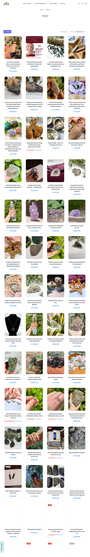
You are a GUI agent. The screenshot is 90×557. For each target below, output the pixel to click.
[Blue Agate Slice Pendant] (34, 514)
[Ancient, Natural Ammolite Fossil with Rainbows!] (55, 247)
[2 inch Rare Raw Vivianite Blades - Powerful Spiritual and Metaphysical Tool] (55, 47)
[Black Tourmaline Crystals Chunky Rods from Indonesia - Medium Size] (55, 476)
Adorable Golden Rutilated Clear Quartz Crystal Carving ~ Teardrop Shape (55, 187)
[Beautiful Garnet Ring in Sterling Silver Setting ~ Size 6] (34, 399)
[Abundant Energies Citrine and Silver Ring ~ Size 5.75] (77, 128)
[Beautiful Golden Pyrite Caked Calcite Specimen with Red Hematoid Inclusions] (77, 399)
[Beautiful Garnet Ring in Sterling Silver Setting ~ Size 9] (55, 399)
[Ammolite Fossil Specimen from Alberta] (34, 247)
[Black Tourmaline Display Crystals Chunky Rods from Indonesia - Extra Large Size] (77, 476)
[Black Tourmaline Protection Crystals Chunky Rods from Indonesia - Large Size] (13, 514)
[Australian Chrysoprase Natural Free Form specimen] (13, 362)
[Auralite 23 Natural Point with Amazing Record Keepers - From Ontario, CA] (77, 324)
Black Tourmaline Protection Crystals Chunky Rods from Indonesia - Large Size (13, 531)
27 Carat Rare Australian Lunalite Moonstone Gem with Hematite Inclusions (55, 104)
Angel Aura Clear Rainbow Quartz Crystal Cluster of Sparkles (34, 302)
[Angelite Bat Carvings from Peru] (55, 286)
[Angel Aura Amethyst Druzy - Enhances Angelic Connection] (13, 286)
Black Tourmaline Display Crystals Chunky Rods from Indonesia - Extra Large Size (77, 493)
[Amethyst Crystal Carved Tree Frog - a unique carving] (34, 211)
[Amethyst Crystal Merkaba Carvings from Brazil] (55, 211)
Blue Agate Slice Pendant (34, 529)
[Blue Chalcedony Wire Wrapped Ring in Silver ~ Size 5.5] (77, 514)
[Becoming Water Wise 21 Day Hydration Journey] (55, 438)
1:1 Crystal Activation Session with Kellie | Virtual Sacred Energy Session (34, 64)
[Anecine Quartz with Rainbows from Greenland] (77, 247)
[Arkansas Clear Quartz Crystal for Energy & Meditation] (55, 324)
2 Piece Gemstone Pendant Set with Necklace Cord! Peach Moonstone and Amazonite (76, 64)
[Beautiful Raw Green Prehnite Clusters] (13, 438)
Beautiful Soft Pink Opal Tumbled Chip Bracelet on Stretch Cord (34, 454)
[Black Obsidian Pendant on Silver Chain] (13, 476)
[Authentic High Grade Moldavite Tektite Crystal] (34, 362)
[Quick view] (19, 40)
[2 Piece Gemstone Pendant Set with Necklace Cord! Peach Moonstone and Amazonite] (77, 47)
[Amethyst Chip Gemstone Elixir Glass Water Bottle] (13, 211)
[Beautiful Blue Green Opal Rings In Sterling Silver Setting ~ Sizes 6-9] (13, 399)
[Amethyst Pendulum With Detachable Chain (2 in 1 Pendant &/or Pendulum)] (13, 247)
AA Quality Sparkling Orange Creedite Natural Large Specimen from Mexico (34, 145)
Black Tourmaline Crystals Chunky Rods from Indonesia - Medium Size (55, 493)
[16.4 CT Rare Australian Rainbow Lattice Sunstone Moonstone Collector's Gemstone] (13, 47)
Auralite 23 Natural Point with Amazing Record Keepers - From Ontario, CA (77, 341)
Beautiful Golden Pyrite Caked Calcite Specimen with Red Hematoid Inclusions (77, 416)
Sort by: (72, 32)
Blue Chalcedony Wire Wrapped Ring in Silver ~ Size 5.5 (77, 531)
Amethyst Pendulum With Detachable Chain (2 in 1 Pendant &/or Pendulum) (13, 264)
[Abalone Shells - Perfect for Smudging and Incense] (55, 128)
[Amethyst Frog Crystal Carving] (77, 211)
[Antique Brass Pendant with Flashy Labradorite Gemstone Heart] (13, 324)
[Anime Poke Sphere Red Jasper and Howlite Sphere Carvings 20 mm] (77, 286)
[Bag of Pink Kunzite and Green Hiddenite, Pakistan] (77, 362)
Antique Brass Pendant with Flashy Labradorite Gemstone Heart (13, 341)
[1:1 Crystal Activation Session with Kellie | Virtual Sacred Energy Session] (34, 47)
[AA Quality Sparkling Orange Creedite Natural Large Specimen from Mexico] (34, 128)
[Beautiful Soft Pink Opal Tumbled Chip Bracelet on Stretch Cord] (34, 438)
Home (41, 9)
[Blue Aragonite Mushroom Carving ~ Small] (55, 514)
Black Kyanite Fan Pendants (77, 452)
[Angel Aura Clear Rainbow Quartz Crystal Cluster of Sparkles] (34, 286)
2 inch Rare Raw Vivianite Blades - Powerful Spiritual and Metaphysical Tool (55, 64)
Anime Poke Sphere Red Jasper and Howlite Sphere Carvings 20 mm (76, 302)
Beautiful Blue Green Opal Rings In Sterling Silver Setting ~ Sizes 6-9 (13, 416)
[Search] (79, 3)
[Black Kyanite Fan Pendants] (77, 438)
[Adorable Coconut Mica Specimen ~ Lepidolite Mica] (34, 170)
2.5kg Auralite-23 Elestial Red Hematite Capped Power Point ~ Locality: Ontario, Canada (34, 104)
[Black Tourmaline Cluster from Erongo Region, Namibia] (34, 476)
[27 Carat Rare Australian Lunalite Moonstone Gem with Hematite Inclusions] (55, 88)
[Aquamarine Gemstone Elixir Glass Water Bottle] (34, 324)
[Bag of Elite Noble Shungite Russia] (55, 362)
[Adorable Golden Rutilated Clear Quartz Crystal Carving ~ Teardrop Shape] (55, 170)
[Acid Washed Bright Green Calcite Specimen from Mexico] (13, 170)
